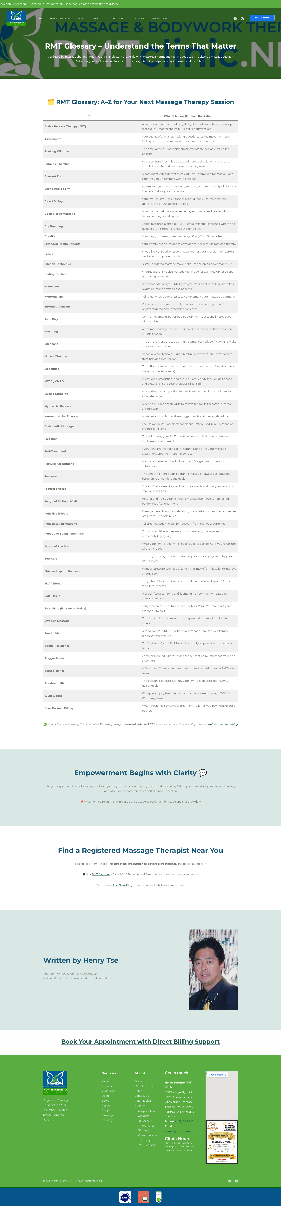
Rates (81, 18)
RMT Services (58, 18)
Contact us (142, 1095)
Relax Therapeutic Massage (109, 1086)
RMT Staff (118, 18)
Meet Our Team (145, 1086)
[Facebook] (235, 18)
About (97, 18)
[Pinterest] (242, 18)
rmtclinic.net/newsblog (223, 724)
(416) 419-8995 (184, 1121)
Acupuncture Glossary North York (147, 1116)
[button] (68, 19)
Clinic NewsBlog (121, 885)
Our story (141, 1081)
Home (39, 18)
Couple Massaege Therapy (108, 1115)
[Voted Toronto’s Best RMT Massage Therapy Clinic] (16, 18)
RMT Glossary (147, 1145)
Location (139, 18)
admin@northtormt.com (181, 1131)
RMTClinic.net (101, 874)
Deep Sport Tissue (106, 1100)
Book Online (160, 18)
